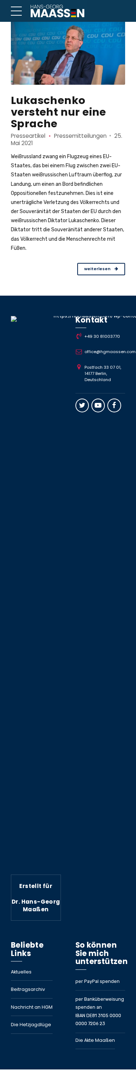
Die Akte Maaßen (95, 1040)
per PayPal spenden (97, 981)
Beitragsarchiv (28, 989)
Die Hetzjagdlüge (31, 1024)
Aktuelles (21, 972)
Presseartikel (28, 136)
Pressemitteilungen (80, 136)
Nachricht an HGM (32, 1007)
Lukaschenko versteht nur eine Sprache (58, 112)
